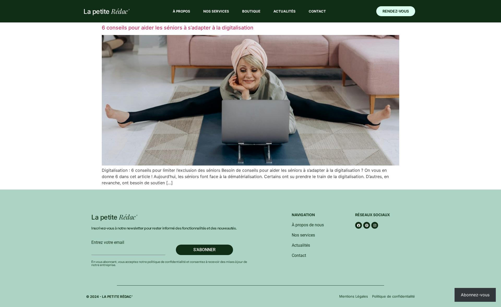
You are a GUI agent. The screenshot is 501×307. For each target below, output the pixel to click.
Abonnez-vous (475, 294)
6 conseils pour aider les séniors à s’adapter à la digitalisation (177, 28)
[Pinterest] (366, 225)
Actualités (284, 11)
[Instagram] (374, 225)
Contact (317, 11)
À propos (181, 11)
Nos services (216, 11)
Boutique (251, 11)
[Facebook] (358, 225)
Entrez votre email (107, 242)
